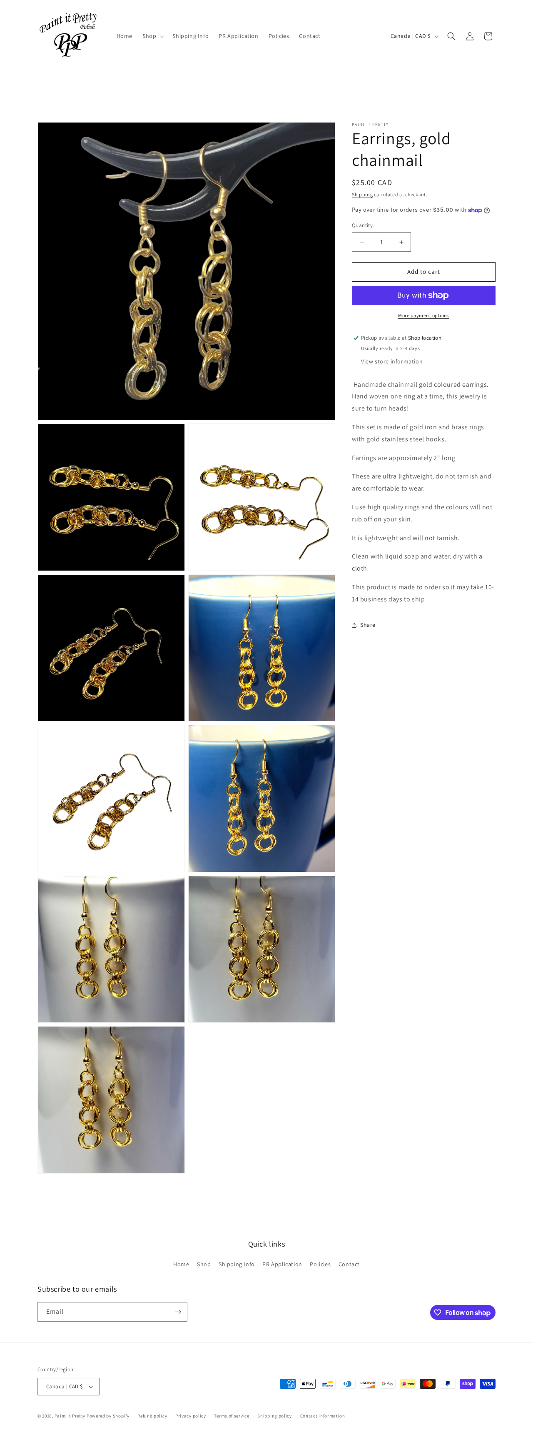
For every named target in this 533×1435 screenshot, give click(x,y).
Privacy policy (190, 1416)
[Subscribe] (178, 1312)
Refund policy (152, 1416)
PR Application (282, 1264)
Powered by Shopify (108, 1416)
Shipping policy (274, 1416)
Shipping (362, 194)
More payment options (423, 315)
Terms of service (231, 1416)
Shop (204, 1264)
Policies (320, 1264)
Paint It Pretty (70, 1416)
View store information (392, 361)
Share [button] (368, 625)
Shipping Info (237, 1264)
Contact (349, 1264)
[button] (152, 36)
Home (181, 1264)
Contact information (322, 1416)
